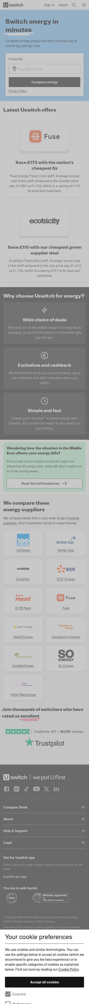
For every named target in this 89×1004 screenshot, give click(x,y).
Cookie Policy (68, 969)
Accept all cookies (44, 982)
